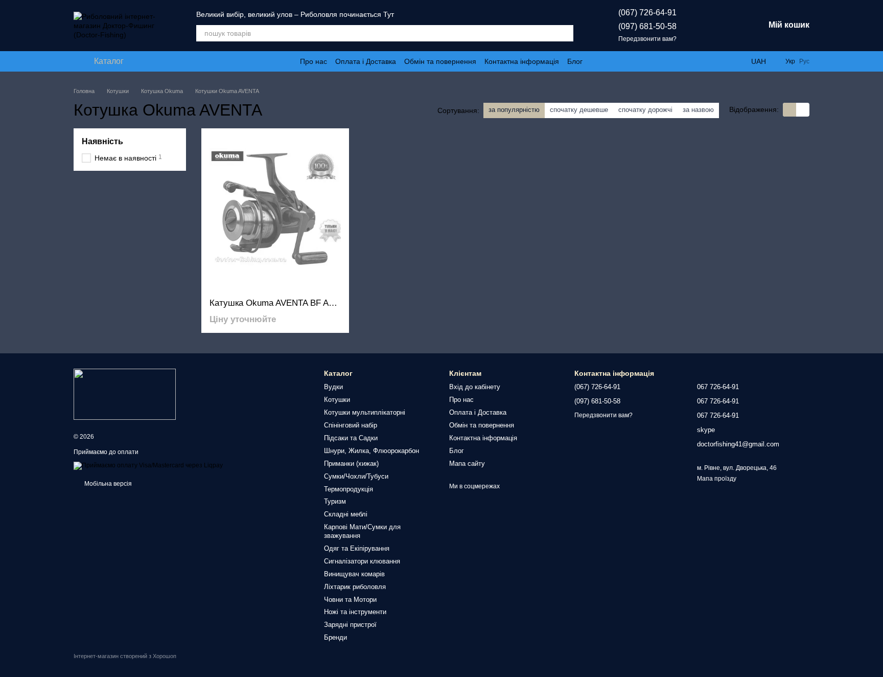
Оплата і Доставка (365, 61)
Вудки (333, 387)
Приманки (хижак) (351, 463)
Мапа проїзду (716, 478)
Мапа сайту (467, 463)
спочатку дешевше (579, 110)
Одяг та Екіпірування (356, 548)
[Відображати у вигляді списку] (802, 110)
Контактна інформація (521, 61)
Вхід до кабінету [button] (474, 387)
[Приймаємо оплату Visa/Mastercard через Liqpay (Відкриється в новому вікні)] (148, 465)
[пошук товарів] (565, 33)
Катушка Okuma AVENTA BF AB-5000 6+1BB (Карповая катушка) (337, 303)
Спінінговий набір (350, 425)
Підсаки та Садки (351, 438)
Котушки (337, 399)
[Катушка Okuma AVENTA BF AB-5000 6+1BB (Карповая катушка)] (275, 213)
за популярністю (514, 110)
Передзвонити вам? (647, 38)
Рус (804, 61)
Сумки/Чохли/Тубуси (356, 476)
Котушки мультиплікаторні (364, 412)
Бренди (335, 637)
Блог (575, 61)
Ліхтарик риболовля (355, 587)
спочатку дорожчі (645, 110)
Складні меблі (345, 514)
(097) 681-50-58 (647, 26)
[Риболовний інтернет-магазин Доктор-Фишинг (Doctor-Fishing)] (125, 393)
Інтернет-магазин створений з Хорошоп (125, 656)
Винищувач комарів (354, 574)
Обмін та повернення (440, 61)
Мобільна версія (107, 483)
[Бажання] (703, 25)
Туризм (335, 501)
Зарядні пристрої (350, 624)
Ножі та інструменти (355, 612)
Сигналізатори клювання (362, 561)
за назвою (698, 110)
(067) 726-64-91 (647, 12)
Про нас (313, 61)
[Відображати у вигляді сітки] (789, 110)
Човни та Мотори (350, 599)
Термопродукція (348, 489)
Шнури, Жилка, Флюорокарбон (371, 451)
